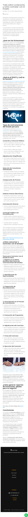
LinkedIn (14, 499)
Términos (14, 475)
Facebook (14, 497)
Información (19, 11)
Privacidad (14, 477)
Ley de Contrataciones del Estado (10, 52)
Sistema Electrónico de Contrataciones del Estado (14, 81)
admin (5, 11)
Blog (16, 11)
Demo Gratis (14, 472)
